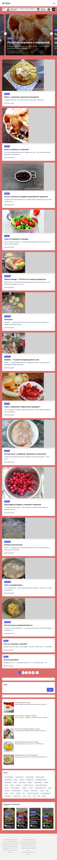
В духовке (22, 779)
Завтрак (6, 785)
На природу (26, 790)
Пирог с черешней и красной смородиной (21, 97)
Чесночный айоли (11, 660)
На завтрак (24, 787)
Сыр (34, 796)
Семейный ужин (17, 796)
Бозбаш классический (13, 545)
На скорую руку (34, 790)
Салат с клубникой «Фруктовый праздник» (22, 407)
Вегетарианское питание (41, 779)
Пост (24, 793)
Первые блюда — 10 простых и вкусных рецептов (25, 279)
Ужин (39, 796)
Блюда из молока (8, 779)
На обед (31, 787)
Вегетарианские (30, 779)
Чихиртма (11, 8)
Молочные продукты (15, 787)
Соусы (5, 640)
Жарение (46, 782)
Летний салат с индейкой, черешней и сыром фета (25, 454)
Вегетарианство (8, 782)
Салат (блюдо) (8, 796)
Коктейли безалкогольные (41, 785)
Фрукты (44, 796)
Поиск (5, 684)
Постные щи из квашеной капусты (18, 625)
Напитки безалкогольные (40, 787)
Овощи (6, 793)
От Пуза (6, 3)
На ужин (42, 790)
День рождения (22, 782)
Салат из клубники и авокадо (16, 239)
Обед (47, 790)
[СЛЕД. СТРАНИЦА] (37, 672)
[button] (15, 52)
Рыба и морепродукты (45, 793)
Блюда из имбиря (29, 777)
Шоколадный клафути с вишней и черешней (22, 504)
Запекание (19, 785)
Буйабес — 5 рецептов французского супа (29, 8)
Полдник (12, 793)
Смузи (24, 796)
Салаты (7, 235)
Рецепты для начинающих (32, 793)
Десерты (30, 782)
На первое (7, 276)
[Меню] (54, 3)
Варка (16, 779)
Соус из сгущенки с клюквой (15, 644)
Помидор (18, 793)
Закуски (12, 785)
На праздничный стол (16, 790)
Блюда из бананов (19, 777)
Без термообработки (9, 777)
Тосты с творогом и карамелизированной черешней (23, 38)
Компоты (6, 787)
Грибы (15, 782)
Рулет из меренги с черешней (16, 149)
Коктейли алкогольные (28, 785)
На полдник (7, 790)
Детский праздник (38, 782)
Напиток (50, 787)
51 (33, 672)
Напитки (10, 30)
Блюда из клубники (40, 777)
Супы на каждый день (13, 585)
